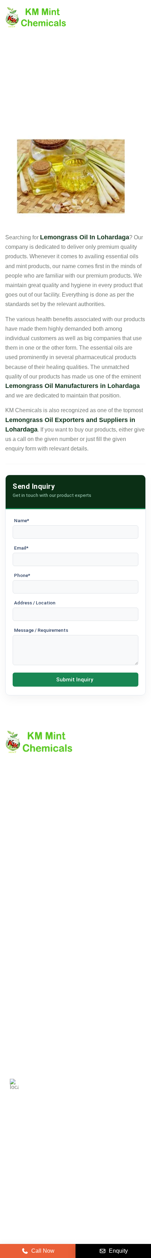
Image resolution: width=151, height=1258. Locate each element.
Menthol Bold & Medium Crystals (46, 957)
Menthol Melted (24, 969)
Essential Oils (22, 993)
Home (12, 839)
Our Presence (22, 886)
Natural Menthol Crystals (36, 945)
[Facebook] (46, 1184)
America (20, 1140)
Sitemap (15, 874)
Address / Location (34, 602)
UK (47, 1140)
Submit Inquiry (74, 679)
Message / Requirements (41, 630)
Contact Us (19, 862)
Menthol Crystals (26, 933)
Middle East (24, 1160)
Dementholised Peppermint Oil (43, 981)
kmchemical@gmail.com (71, 1053)
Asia (56, 1160)
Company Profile (26, 851)
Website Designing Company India (75, 1230)
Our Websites (22, 898)
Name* (21, 520)
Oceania (112, 1160)
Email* (21, 548)
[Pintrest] (11, 1184)
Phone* (22, 575)
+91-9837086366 (54, 1028)
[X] (29, 1184)
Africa (82, 1160)
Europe (73, 1140)
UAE (101, 1140)
